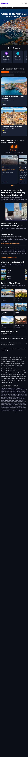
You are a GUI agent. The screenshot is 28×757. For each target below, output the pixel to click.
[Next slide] (25, 170)
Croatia (8, 8)
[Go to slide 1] (12, 185)
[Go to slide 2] (13, 185)
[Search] (22, 3)
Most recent (21, 72)
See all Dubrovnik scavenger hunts (10, 243)
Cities (2, 8)
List (8, 75)
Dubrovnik (15, 8)
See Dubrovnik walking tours (9, 257)
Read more (21, 179)
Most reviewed (13, 72)
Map (21, 75)
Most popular (5, 72)
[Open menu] (25, 3)
